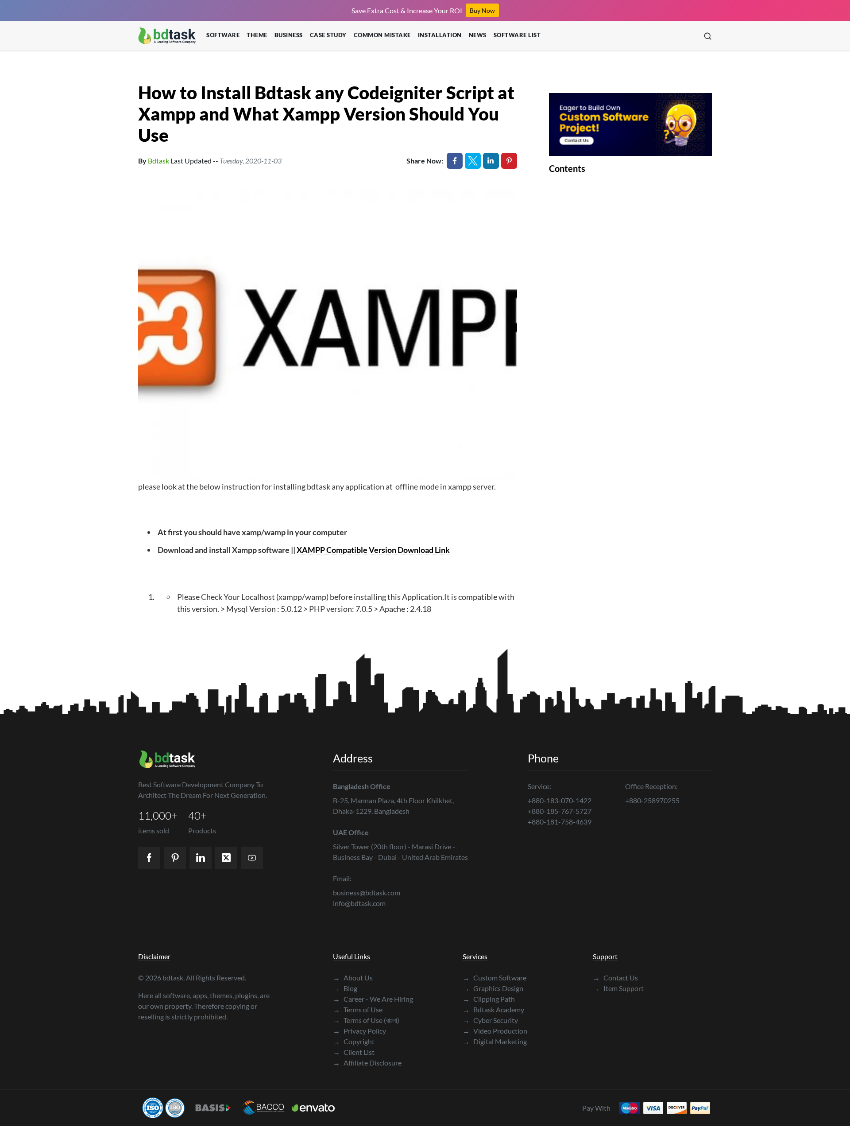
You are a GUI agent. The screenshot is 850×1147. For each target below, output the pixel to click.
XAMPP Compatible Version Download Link (373, 550)
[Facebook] (149, 858)
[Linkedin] (200, 858)
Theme (257, 35)
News (478, 35)
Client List (354, 1052)
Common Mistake (382, 35)
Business (288, 35)
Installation (440, 35)
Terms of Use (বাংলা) (366, 1020)
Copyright (354, 1041)
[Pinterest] (175, 858)
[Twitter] (226, 858)
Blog (345, 988)
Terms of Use (357, 1009)
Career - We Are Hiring (373, 999)
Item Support (618, 988)
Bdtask (158, 160)
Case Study (328, 35)
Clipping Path (489, 999)
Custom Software (494, 977)
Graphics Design (493, 988)
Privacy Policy (359, 1030)
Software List (517, 35)
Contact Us (615, 977)
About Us (353, 977)
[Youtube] (252, 858)
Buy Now (482, 10)
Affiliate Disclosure (367, 1062)
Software (223, 35)
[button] (707, 35)
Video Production (495, 1030)
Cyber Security (490, 1020)
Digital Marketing (495, 1041)
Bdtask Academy (493, 1009)
